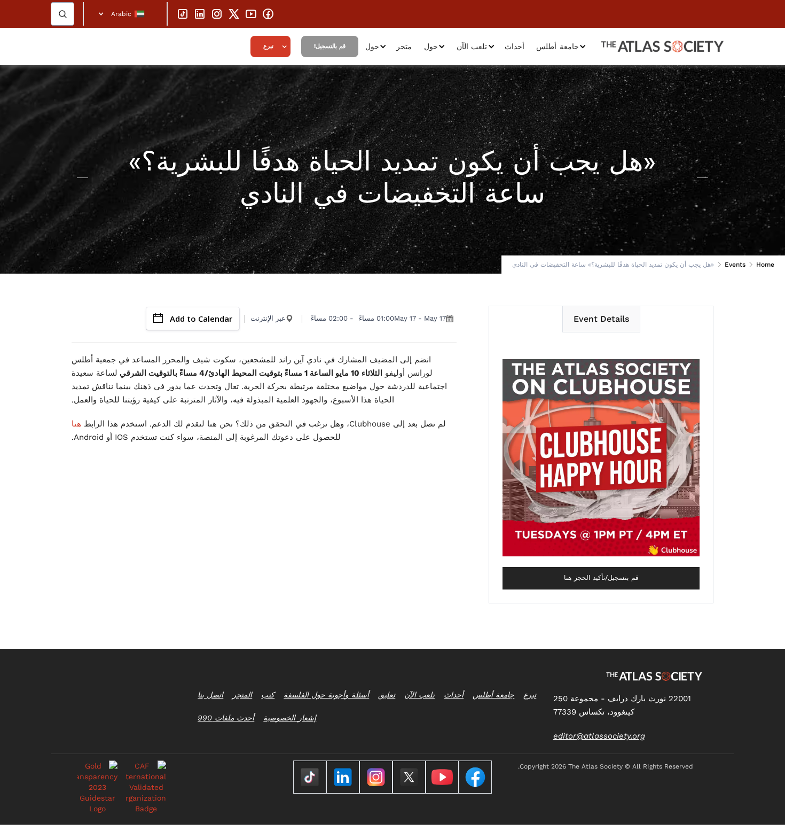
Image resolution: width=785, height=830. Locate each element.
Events (735, 264)
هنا (76, 424)
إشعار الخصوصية (289, 717)
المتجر (242, 695)
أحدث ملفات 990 (226, 717)
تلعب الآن (472, 46)
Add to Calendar (201, 318)
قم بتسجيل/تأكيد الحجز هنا (601, 577)
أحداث (514, 46)
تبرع (268, 46)
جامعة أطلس (557, 46)
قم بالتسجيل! (330, 46)
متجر (404, 46)
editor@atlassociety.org (599, 736)
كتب (267, 695)
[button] (125, 14)
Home (765, 264)
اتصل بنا (210, 695)
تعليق (386, 695)
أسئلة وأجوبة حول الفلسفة (326, 695)
